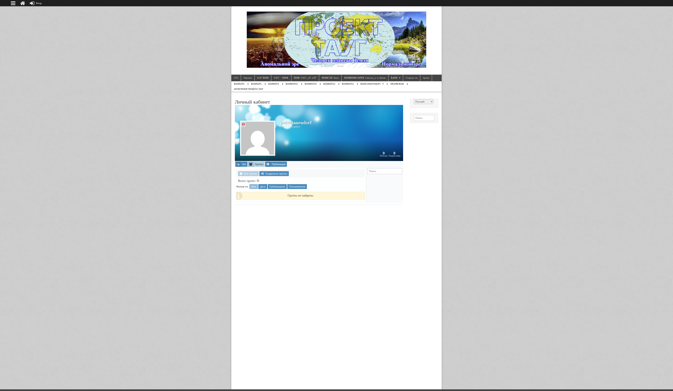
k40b (394, 77)
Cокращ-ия (411, 77)
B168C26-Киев (330, 77)
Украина (248, 77)
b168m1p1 (273, 84)
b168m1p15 (311, 84)
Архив (426, 77)
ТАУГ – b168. (281, 77)
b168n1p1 (239, 84)
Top (665, 383)
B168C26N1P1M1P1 (371, 84)
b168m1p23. (292, 84)
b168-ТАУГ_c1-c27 (305, 77)
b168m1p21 (348, 84)
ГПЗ (236, 77)
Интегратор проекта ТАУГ (248, 89)
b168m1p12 (329, 84)
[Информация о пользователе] (243, 124)
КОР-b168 (262, 77)
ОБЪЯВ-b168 (397, 84)
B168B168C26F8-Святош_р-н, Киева (365, 77)
